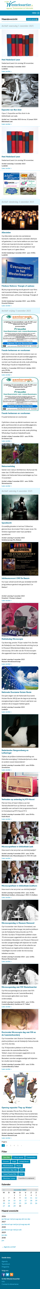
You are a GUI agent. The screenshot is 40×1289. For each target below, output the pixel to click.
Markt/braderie (8, 1166)
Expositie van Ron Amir (12, 109)
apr (8, 1219)
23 (20, 1203)
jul (14, 1219)
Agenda (5, 1261)
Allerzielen (6, 232)
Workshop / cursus (9, 1178)
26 (36, 1203)
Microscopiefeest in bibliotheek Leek (17, 846)
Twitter (7, 1274)
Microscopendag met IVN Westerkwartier (19, 987)
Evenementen (31, 1157)
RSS (11, 1274)
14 (9, 1200)
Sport (22, 1170)
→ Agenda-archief (9, 1247)
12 (36, 1198)
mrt (8, 1224)
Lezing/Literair (24, 1161)
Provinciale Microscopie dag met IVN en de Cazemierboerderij (19, 1033)
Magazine (5, 1267)
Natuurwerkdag (8, 466)
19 (36, 1200)
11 (31, 1198)
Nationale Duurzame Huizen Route (16, 692)
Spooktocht (7, 522)
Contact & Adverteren (10, 1284)
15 (14, 1200)
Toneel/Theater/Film (9, 1174)
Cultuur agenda (18, 1157)
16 (20, 1200)
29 (14, 1206)
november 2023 (20, 1190)
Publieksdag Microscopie (12, 639)
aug (16, 1219)
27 (4, 1206)
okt (22, 1219)
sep (19, 1219)
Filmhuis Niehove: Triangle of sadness (18, 286)
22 (14, 1203)
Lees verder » (7, 71)
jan (3, 1219)
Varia (21, 1174)
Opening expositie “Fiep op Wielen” (17, 1107)
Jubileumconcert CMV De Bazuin (15, 578)
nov (25, 1219)
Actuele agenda (31, 19)
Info (3, 1281)
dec (29, 1219)
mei (11, 1219)
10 (26, 1198)
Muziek (19, 1166)
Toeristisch (6, 1264)
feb (5, 1219)
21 (9, 1203)
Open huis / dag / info (10, 1170)
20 (4, 1203)
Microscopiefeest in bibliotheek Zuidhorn (19, 885)
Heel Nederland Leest (11, 59)
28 (9, 1206)
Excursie (6, 1161)
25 (31, 1203)
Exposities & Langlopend (26, 1178)
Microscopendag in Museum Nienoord (18, 923)
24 (26, 1203)
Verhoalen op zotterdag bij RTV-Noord (18, 799)
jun (17, 1224)
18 (31, 1200)
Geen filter (6, 1157)
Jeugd (14, 1161)
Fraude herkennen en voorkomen (16, 350)
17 (26, 1200)
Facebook (3, 1274)
